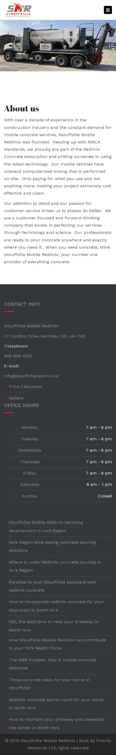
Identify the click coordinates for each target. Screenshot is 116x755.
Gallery (16, 398)
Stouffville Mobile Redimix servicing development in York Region (46, 526)
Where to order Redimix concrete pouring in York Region (55, 566)
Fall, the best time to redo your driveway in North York (53, 625)
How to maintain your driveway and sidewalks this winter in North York (56, 723)
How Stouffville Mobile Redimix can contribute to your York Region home (57, 644)
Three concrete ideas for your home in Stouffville (49, 683)
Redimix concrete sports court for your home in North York (56, 703)
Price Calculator (26, 386)
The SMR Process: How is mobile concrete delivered (53, 663)
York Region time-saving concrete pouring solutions (52, 546)
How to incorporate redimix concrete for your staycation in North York (56, 605)
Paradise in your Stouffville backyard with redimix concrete (52, 586)
